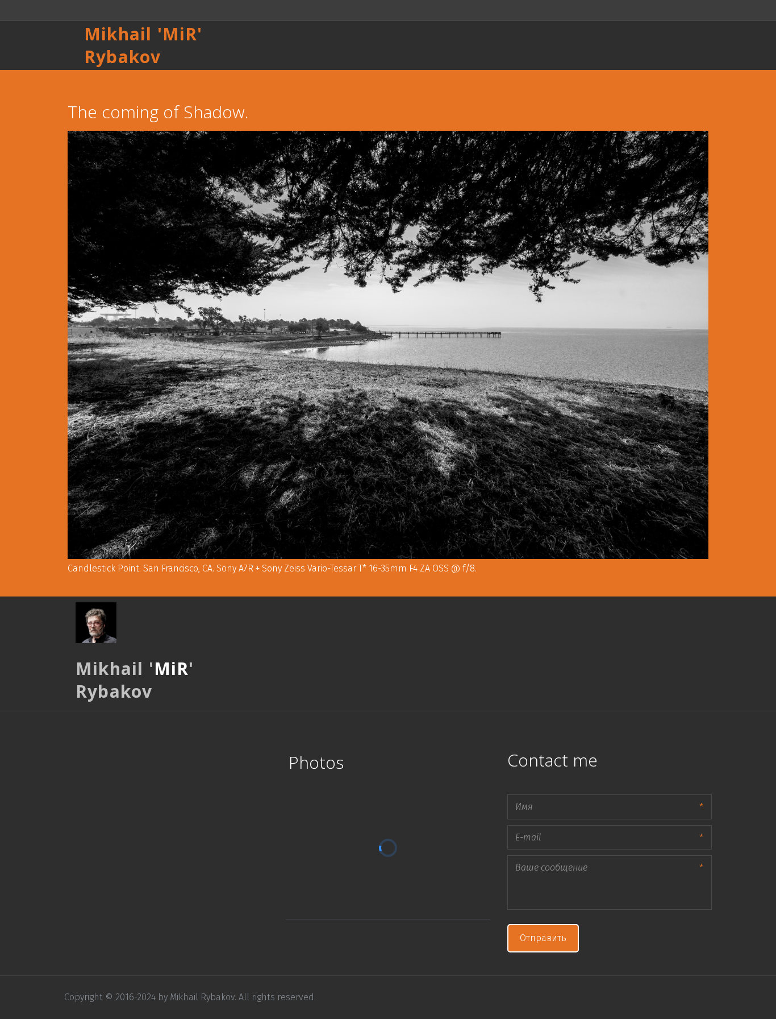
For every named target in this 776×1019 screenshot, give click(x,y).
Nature (608, 45)
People (562, 45)
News (651, 45)
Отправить (543, 938)
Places (472, 45)
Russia (517, 45)
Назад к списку (91, 81)
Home (429, 45)
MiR (180, 33)
